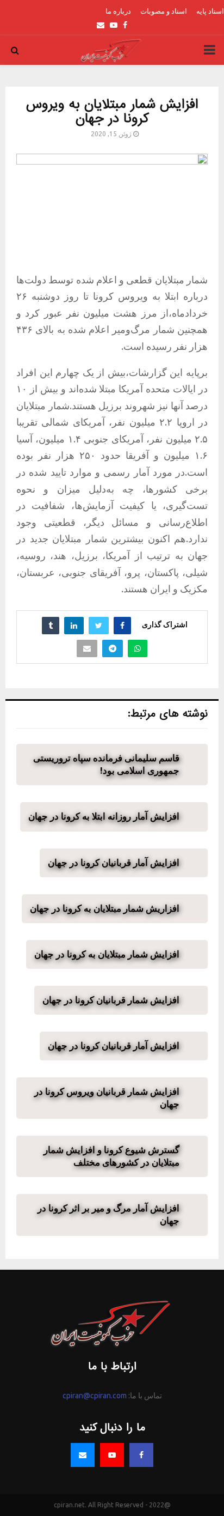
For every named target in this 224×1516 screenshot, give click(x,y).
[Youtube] (112, 1455)
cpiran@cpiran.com (95, 1395)
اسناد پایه (210, 11)
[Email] (83, 1455)
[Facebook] (141, 1455)
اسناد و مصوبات (163, 11)
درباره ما (118, 11)
